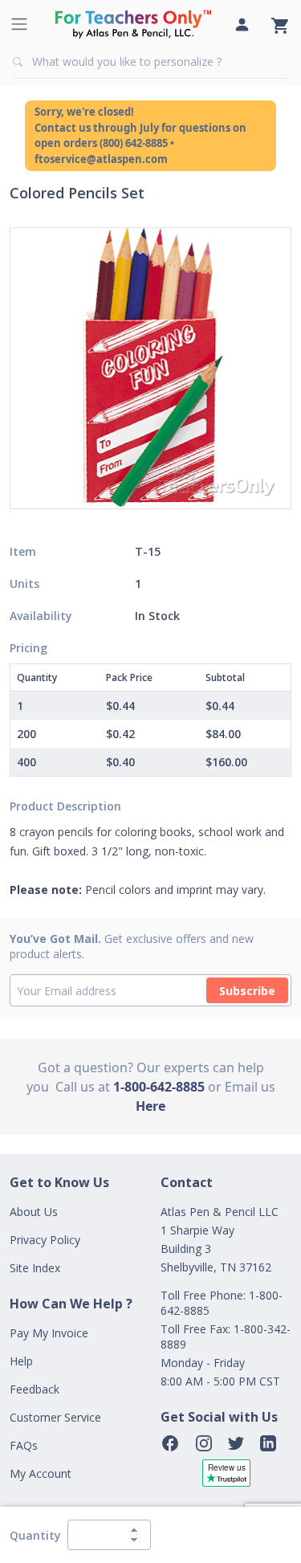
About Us (34, 1211)
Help (21, 1361)
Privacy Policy (45, 1239)
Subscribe (247, 990)
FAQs (24, 1445)
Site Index (35, 1267)
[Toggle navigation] (19, 24)
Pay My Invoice (49, 1333)
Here (150, 1106)
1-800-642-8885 (159, 1087)
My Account (40, 1473)
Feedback (34, 1389)
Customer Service (55, 1417)
